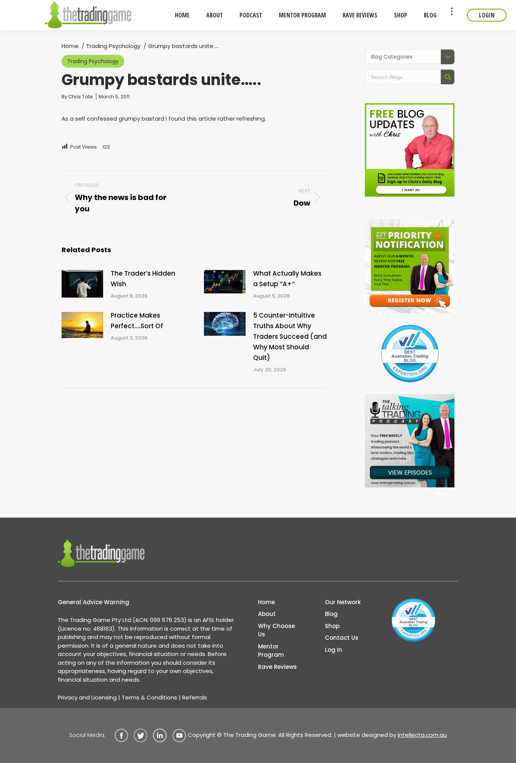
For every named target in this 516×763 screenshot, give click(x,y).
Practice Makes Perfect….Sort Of (137, 320)
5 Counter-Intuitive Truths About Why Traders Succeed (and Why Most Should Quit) (290, 336)
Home (266, 602)
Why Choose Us (276, 630)
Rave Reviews (277, 667)
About (267, 614)
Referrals (194, 697)
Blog (331, 614)
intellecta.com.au (422, 735)
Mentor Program (271, 650)
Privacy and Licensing (87, 697)
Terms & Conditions (149, 697)
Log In (333, 650)
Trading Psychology (93, 61)
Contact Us (341, 638)
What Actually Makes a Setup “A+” (287, 278)
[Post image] (82, 284)
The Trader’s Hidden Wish (143, 278)
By (77, 96)
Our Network (343, 602)
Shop (332, 626)
